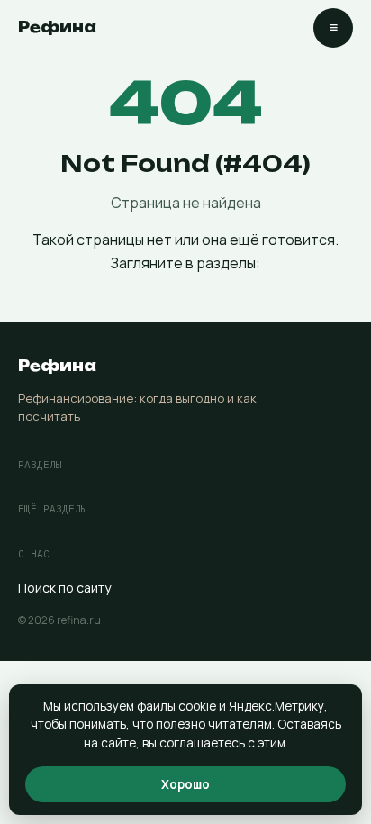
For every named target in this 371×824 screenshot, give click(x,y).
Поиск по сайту (64, 587)
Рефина (57, 27)
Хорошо (185, 784)
